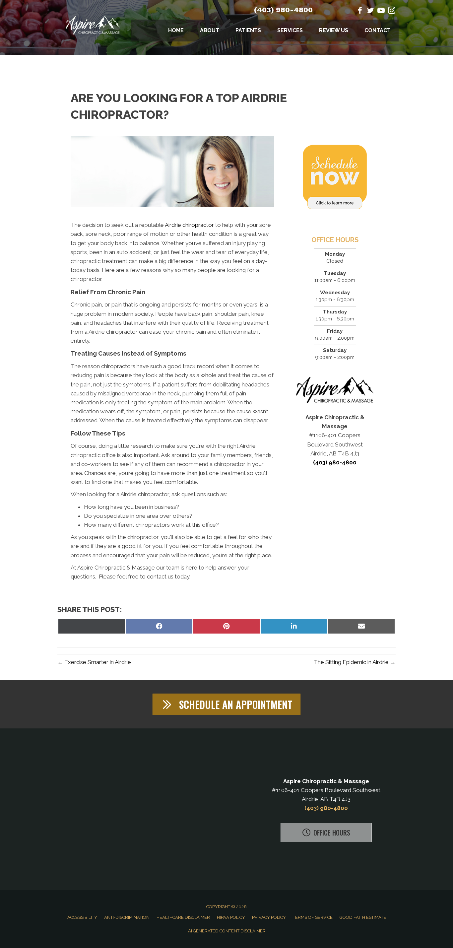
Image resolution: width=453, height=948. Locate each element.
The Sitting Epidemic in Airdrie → (355, 662)
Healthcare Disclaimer (183, 917)
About (209, 30)
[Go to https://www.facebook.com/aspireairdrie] (359, 11)
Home (176, 30)
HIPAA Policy (231, 917)
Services (290, 30)
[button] (226, 704)
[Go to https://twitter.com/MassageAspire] (370, 11)
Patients (248, 30)
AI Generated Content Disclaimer (227, 930)
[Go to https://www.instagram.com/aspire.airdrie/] (391, 11)
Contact (377, 30)
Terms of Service (313, 917)
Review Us (333, 30)
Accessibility (82, 917)
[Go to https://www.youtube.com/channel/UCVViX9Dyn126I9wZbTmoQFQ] (381, 11)
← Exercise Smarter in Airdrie (94, 662)
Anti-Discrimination (127, 917)
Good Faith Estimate (363, 917)
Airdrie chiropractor (189, 225)
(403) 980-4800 (283, 10)
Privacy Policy (269, 917)
